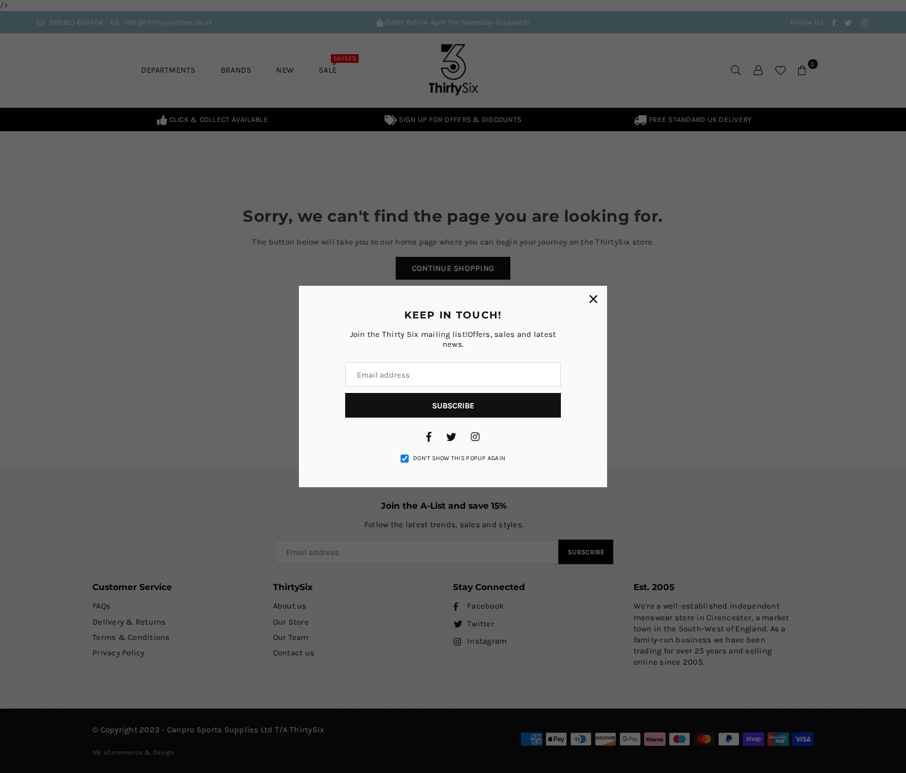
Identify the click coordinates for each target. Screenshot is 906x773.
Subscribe (453, 405)
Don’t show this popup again (459, 458)
